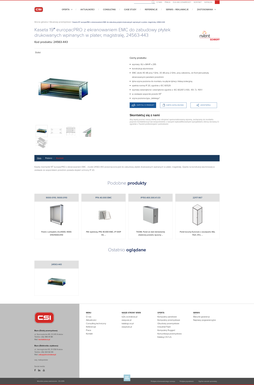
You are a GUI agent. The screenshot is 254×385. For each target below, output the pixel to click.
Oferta (66, 9)
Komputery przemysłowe (168, 320)
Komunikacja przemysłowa (169, 333)
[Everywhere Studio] (127, 381)
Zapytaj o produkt (145, 105)
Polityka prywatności (187, 381)
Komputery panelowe (167, 316)
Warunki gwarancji (201, 316)
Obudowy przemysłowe (60, 22)
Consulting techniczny (96, 323)
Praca (167, 2)
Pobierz (48, 158)
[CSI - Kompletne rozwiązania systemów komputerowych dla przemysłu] (44, 317)
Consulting (109, 9)
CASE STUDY (130, 9)
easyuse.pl (126, 320)
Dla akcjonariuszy (182, 2)
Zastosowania (205, 9)
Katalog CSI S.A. (164, 337)
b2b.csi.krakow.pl (129, 316)
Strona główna (41, 22)
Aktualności (87, 9)
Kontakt (198, 2)
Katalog (208, 2)
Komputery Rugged (166, 330)
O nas (159, 2)
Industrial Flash (164, 327)
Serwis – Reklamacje (177, 9)
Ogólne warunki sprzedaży (207, 381)
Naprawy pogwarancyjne (204, 320)
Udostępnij (205, 105)
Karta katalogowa (175, 105)
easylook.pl (127, 327)
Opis (39, 158)
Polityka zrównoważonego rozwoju (163, 381)
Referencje (151, 9)
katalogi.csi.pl (128, 323)
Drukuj (38, 52)
